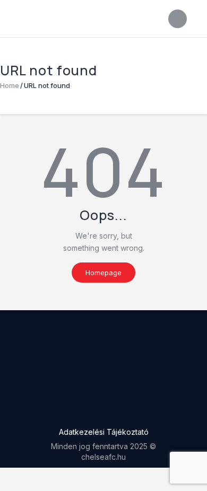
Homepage (103, 272)
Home (9, 85)
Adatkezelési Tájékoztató (104, 431)
